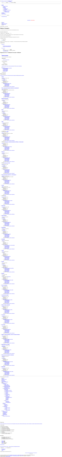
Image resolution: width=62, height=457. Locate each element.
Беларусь (6, 409)
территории (38, 423)
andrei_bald (3, 240)
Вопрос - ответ (6, 384)
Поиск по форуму (4, 381)
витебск (4, 423)
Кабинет (3, 378)
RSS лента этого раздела (6, 59)
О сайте (3, 415)
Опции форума (5, 9)
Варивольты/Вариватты (9, 397)
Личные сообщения (4, 379)
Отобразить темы (6, 50)
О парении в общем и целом (6, 386)
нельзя (16, 423)
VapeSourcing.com (5, 411)
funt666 (2, 186)
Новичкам (4, 383)
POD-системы (6, 389)
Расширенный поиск (4, 16)
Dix (2, 274)
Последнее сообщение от (14, 75)
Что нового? (3, 13)
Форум (2, 5)
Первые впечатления (7, 385)
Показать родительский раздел (7, 46)
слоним (28, 423)
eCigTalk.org (3, 449)
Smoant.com (4, 413)
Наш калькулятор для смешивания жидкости (14, 446)
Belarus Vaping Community (6, 304)
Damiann (3, 132)
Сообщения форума (7, 84)
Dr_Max (3, 164)
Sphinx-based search (7, 456)
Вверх (8, 376)
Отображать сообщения (12, 50)
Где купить (3, 324)
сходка (3, 250)
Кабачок (6, 405)
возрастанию (4, 39)
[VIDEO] (3, 442)
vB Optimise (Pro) (10, 455)
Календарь (4, 7)
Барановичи (4, 227)
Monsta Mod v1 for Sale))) (6, 344)
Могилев (3, 151)
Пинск (5, 195)
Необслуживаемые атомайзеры (8, 391)
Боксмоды (7, 399)
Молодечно (3, 205)
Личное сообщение (7, 106)
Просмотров (8, 75)
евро (9, 423)
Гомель (3, 185)
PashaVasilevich (3, 345)
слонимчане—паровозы (32, 423)
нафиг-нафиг (14, 423)
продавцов (23, 423)
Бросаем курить (6, 387)
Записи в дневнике (5, 70)
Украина (6, 408)
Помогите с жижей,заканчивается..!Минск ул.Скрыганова (14, 141)
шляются (41, 423)
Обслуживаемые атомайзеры (8, 390)
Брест (2, 109)
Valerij (2, 286)
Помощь (10, 1)
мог (11, 423)
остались (18, 423)
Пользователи (6, 8)
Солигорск (3, 314)
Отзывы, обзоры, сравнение (6, 388)
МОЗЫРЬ (3, 239)
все (6, 423)
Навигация (4, 10)
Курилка (4, 403)
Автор (4, 75)
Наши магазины (5, 55)
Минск (3, 76)
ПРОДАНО (3, 366)
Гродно (3, 261)
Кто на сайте (3, 380)
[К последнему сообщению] (10, 86)
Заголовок (1, 75)
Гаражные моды (8, 394)
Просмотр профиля (5, 68)
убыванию (3, 40)
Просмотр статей (7, 96)
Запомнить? (12, 2)
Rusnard (3, 143)
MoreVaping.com (5, 414)
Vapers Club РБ (4, 215)
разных (26, 423)
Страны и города (5, 406)
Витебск (3, 273)
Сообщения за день (7, 11)
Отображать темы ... (2, 33)
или (10, 423)
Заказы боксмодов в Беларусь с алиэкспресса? (9, 174)
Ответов (6, 75)
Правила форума (2, 444)
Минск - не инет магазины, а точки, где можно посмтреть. (11, 334)
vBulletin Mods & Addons (16, 455)
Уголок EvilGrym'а (8, 402)
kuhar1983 (3, 228)
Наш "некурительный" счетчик (4, 446)
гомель (8, 423)
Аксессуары (7, 396)
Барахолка (6, 404)
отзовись (21, 423)
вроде (5, 423)
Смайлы (3, 441)
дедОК (2, 89)
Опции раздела (3, 44)
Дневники (3, 12)
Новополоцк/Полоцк (5, 98)
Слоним (7, 131)
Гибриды (7, 398)
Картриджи (7, 401)
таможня (36, 423)
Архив (7, 393)
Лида (2, 121)
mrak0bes (3, 251)
